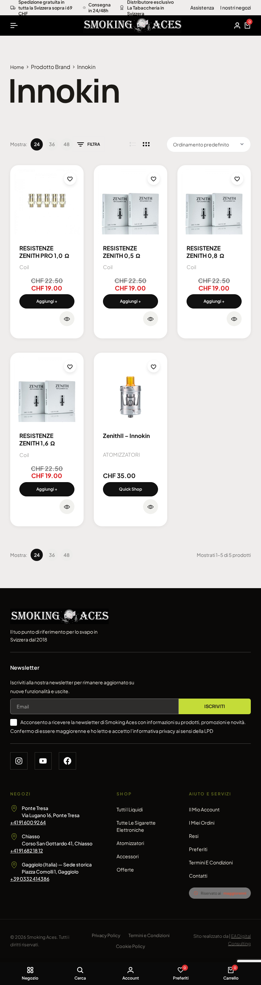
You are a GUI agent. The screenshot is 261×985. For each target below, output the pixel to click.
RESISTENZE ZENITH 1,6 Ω (37, 439)
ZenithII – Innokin (126, 435)
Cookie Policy (130, 946)
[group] (130, 389)
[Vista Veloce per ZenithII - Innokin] (150, 506)
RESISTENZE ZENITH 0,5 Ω (121, 251)
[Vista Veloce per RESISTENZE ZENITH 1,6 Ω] (66, 506)
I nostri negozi (235, 7)
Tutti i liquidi (130, 809)
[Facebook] (67, 761)
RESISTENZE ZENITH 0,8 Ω (205, 251)
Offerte (125, 869)
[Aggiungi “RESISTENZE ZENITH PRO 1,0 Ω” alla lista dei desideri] (70, 179)
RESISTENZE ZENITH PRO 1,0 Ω (44, 251)
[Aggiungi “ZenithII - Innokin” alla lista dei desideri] (153, 366)
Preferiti (198, 849)
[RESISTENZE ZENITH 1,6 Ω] (47, 389)
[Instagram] (19, 761)
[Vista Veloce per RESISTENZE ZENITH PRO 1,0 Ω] (66, 318)
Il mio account (204, 809)
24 (37, 144)
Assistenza (202, 7)
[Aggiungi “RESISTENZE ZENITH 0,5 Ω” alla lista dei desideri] (153, 179)
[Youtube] (43, 761)
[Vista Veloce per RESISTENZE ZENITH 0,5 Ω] (150, 318)
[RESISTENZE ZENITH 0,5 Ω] (130, 201)
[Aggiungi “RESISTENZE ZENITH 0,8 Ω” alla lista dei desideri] (237, 179)
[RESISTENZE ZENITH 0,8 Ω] (214, 201)
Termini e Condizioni (211, 862)
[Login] (237, 25)
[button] (46, 301)
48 (67, 144)
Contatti (198, 876)
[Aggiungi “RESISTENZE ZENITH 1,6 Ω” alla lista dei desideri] (70, 366)
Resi (193, 836)
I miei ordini (201, 823)
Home (17, 67)
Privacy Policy (106, 935)
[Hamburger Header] (14, 25)
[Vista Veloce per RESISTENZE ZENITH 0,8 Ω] (234, 318)
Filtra (93, 144)
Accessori (128, 856)
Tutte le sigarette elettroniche (136, 826)
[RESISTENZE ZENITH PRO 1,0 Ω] (47, 201)
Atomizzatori (130, 843)
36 (52, 144)
